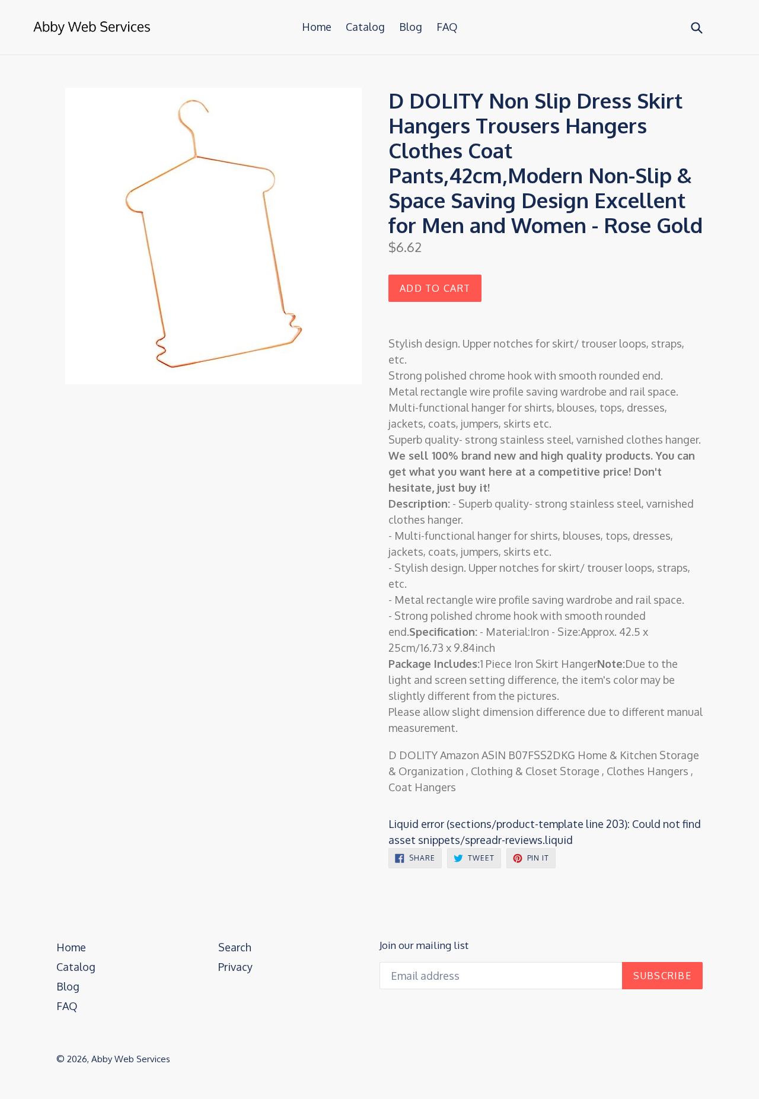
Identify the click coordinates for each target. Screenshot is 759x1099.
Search (234, 947)
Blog (410, 26)
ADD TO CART (435, 288)
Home (316, 26)
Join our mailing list (424, 945)
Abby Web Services (130, 1059)
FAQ (447, 26)
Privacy (235, 966)
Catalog (365, 26)
